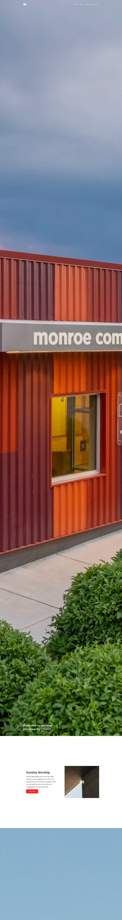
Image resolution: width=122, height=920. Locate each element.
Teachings (92, 4)
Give (98, 4)
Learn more (32, 791)
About (81, 4)
